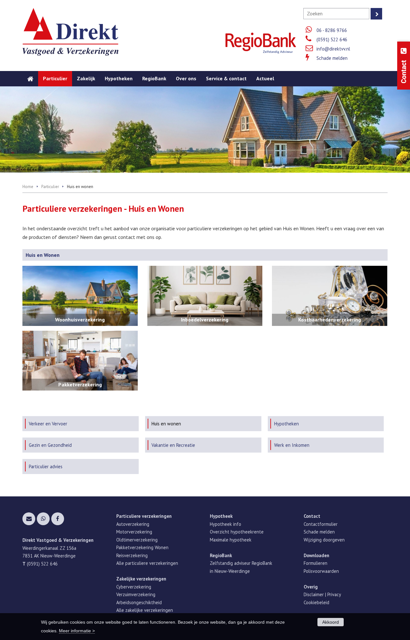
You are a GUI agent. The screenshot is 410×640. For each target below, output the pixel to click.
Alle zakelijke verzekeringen (144, 610)
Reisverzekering (132, 555)
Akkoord (330, 622)
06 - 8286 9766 (331, 30)
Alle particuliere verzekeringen (147, 563)
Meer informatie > (77, 630)
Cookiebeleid (316, 602)
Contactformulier (321, 524)
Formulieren (315, 563)
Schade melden (332, 58)
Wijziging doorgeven (324, 540)
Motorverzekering (134, 532)
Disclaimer (314, 594)
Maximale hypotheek (230, 540)
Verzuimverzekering (135, 594)
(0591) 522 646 (331, 39)
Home (27, 186)
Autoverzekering (132, 524)
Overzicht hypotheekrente (237, 532)
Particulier (50, 186)
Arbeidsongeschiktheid (139, 602)
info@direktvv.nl (333, 49)
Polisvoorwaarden (321, 571)
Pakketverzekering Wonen (142, 547)
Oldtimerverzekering (137, 540)
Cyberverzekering (133, 587)
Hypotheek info (225, 524)
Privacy (334, 594)
